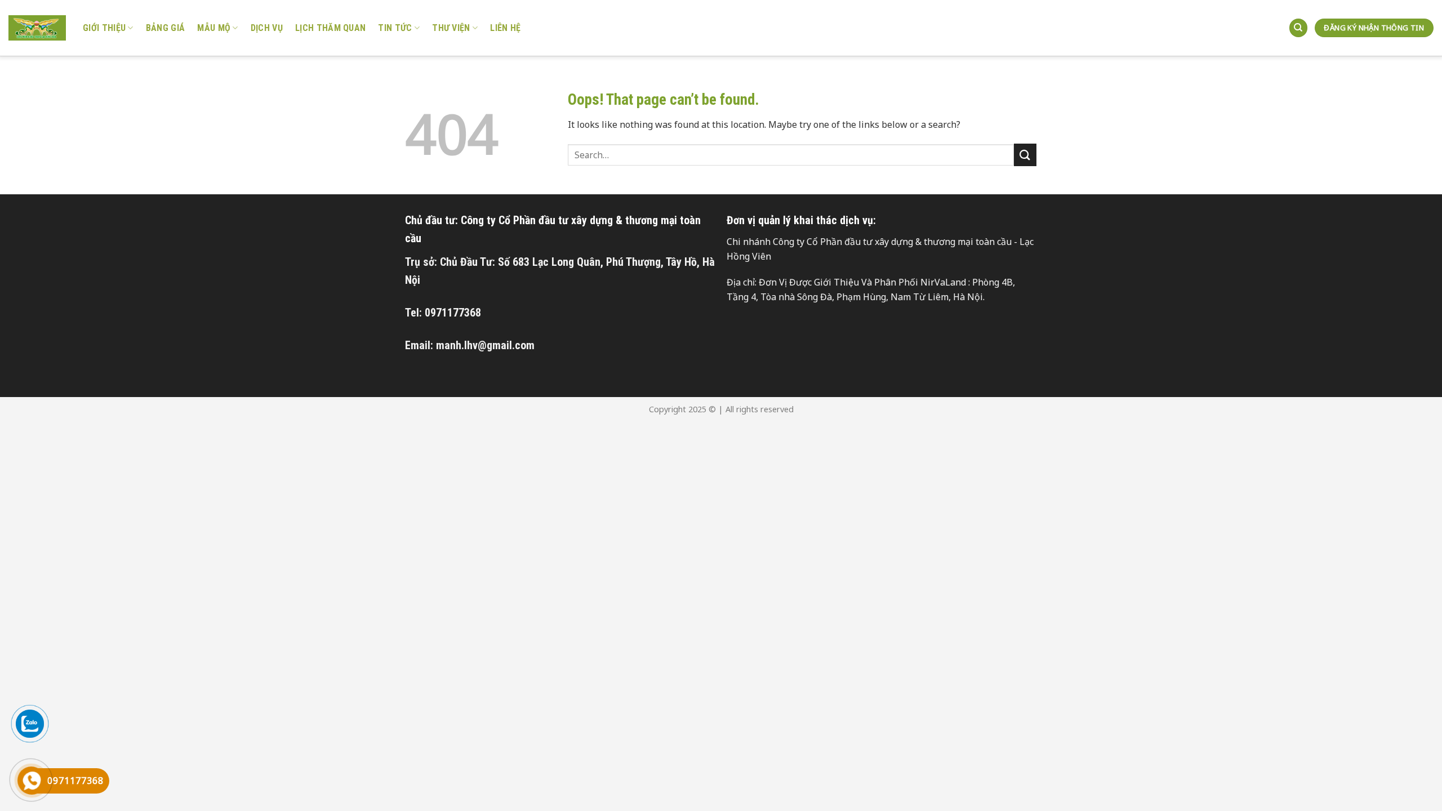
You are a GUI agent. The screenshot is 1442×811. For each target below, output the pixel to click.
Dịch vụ (267, 28)
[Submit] (1025, 155)
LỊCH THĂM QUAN (330, 28)
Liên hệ (505, 28)
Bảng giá (165, 28)
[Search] (1298, 28)
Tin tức (395, 28)
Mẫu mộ (213, 28)
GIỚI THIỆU (104, 28)
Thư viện (451, 28)
